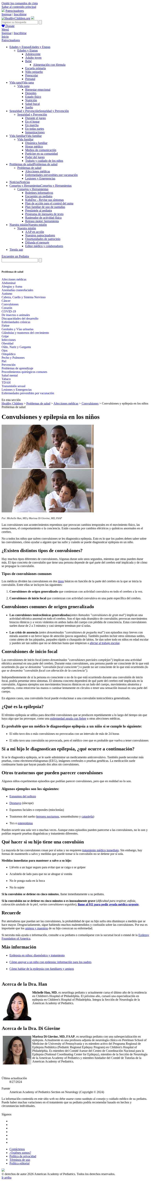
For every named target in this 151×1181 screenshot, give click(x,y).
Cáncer (6, 300)
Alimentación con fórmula (49, 64)
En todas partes (34, 128)
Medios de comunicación (40, 150)
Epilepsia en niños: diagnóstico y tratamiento (37, 955)
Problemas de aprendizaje (17, 368)
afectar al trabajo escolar (104, 643)
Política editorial (19, 1163)
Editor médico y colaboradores (44, 246)
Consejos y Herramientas (32, 189)
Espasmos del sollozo (22, 796)
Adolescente (33, 54)
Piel (4, 361)
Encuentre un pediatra (38, 196)
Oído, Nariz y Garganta (16, 347)
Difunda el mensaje (37, 242)
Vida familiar (25, 139)
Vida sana (23, 86)
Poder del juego (35, 157)
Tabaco (6, 379)
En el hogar (32, 121)
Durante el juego (35, 118)
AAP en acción (34, 231)
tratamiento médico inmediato (100, 850)
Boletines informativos (39, 192)
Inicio (5, 36)
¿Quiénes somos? (20, 1152)
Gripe (5, 336)
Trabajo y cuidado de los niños (44, 160)
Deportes (30, 93)
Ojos (4, 350)
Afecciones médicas (37, 171)
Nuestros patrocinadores (40, 235)
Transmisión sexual (13, 386)
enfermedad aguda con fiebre (68, 718)
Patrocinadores (15, 10)
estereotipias (25, 823)
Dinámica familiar (36, 143)
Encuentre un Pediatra (15, 256)
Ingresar (7, 14)
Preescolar (31, 75)
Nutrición (31, 100)
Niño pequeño (34, 71)
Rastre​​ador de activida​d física (43, 217)
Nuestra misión (26, 228)
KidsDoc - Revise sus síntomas (44, 199)
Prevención (9, 364)
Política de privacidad (22, 1156)
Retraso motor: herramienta (42, 221)
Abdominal (9, 283)
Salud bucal (32, 103)
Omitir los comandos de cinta (20, 3)
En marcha (32, 125)
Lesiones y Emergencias (40, 178)
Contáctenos (17, 1149)
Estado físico (33, 96)
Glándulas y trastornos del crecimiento (25, 332)
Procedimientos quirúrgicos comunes (24, 372)
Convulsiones (10, 304)
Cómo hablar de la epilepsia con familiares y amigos (41, 968)
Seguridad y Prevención (32, 114)
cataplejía (87, 816)
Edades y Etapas (27, 50)
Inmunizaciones (35, 132)
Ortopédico (9, 354)
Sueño (29, 107)
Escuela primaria (35, 68)
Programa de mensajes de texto (44, 214)
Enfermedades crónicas (16, 322)
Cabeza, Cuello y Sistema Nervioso (24, 297)
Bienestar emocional (37, 89)
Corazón (7, 308)
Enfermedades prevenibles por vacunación (51, 175)
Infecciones (9, 340)
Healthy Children (12, 403)
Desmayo (15, 803)
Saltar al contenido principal (19, 6)
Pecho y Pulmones (13, 357)
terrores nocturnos (48, 816)
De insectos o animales (16, 315)
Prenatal (30, 79)
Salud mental (10, 375)
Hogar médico (34, 146)
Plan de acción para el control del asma (49, 203)
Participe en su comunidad (41, 153)
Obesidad (7, 343)
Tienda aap (16, 249)
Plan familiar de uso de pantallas (45, 207)
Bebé (28, 61)
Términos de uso (19, 1159)
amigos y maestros (36, 928)
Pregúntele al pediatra (38, 210)
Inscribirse (20, 14)
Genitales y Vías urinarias (17, 329)
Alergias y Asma (12, 286)
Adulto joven (33, 57)
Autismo (7, 293)
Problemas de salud (29, 167)
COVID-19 (9, 311)
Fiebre (5, 325)
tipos (61, 581)
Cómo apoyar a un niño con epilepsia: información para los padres (50, 962)
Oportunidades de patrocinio (42, 239)
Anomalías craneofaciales (17, 290)
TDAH (6, 382)
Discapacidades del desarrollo (20, 318)
